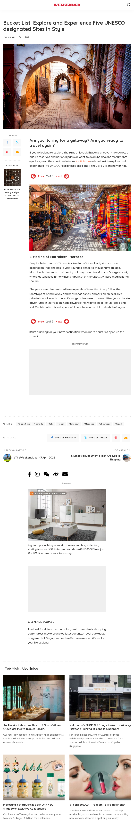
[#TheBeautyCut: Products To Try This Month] (100, 777)
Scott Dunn (82, 161)
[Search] (129, 5)
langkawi (74, 424)
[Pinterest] (7, 152)
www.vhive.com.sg (61, 553)
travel (119, 424)
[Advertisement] (80, 372)
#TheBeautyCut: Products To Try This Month (97, 804)
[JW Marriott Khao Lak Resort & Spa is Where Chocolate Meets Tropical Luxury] (34, 698)
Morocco (89, 424)
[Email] (17, 152)
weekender (10, 37)
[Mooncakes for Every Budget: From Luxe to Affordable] (12, 177)
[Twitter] (17, 142)
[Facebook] (7, 142)
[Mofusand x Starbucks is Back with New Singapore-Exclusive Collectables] (34, 777)
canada (39, 424)
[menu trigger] (7, 5)
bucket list (24, 424)
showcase (105, 424)
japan (61, 424)
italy (51, 424)
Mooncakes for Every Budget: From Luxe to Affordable (12, 194)
